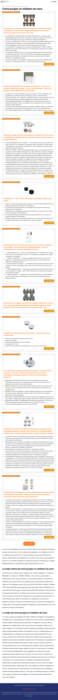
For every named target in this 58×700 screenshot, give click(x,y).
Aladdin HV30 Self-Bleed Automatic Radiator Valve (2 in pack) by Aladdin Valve (27, 334)
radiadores (8, 6)
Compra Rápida (49, 64)
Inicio (3, 6)
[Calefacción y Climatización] (5, 1)
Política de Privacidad (31, 689)
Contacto (24, 689)
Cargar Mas (29, 544)
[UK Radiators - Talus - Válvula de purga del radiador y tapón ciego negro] (29, 190)
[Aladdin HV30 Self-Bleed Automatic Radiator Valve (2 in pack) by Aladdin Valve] (29, 325)
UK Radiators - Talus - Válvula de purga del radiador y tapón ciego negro (28, 200)
